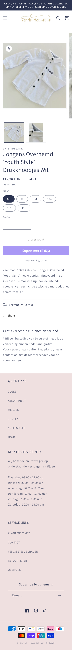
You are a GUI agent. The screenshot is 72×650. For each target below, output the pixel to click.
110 (9, 208)
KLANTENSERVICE (19, 533)
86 (8, 199)
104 (49, 199)
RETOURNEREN (17, 560)
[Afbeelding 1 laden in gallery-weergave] (14, 133)
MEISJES (13, 410)
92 (22, 199)
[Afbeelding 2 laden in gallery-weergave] (36, 133)
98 (35, 199)
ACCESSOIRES (16, 428)
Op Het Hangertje (30, 643)
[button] (5, 18)
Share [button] (11, 315)
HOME (11, 437)
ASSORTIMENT (17, 400)
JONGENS (14, 419)
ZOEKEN (13, 391)
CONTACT (14, 542)
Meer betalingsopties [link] (36, 260)
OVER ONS (14, 570)
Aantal (6, 217)
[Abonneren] (59, 595)
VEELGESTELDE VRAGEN (23, 551)
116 (24, 208)
